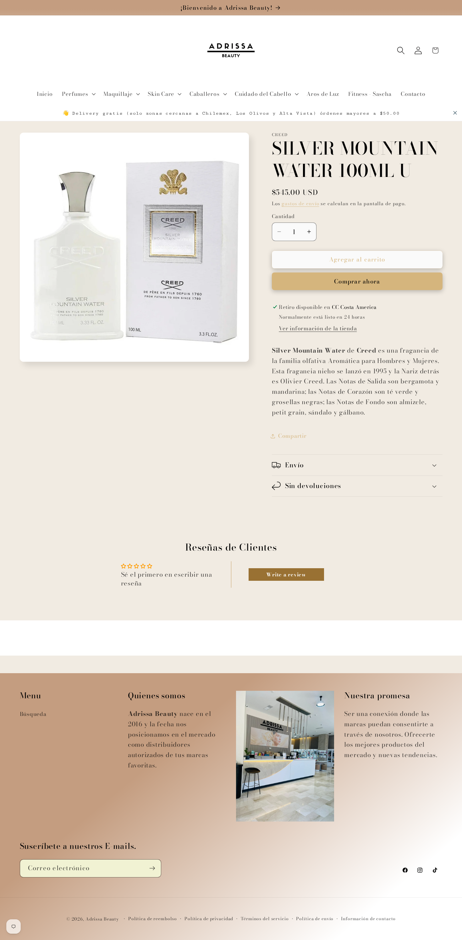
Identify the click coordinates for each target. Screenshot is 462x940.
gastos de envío (300, 203)
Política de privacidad (208, 918)
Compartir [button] (292, 436)
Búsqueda (33, 714)
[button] (78, 94)
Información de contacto (368, 918)
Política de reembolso (152, 918)
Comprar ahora (357, 281)
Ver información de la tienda (318, 328)
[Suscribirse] (152, 868)
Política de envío (314, 918)
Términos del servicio (265, 918)
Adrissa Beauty (102, 919)
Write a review (286, 574)
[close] (455, 112)
